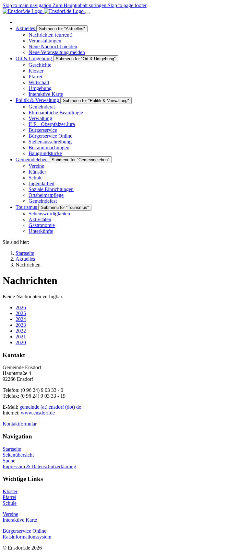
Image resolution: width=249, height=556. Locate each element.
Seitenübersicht (18, 455)
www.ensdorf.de (38, 412)
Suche (9, 460)
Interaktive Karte (20, 520)
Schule (10, 503)
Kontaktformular (20, 423)
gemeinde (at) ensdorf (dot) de (50, 407)
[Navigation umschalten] (87, 13)
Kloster (10, 491)
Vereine (10, 514)
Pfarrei (9, 497)
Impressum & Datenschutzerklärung (39, 466)
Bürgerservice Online (24, 531)
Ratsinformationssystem (27, 536)
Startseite (12, 449)
